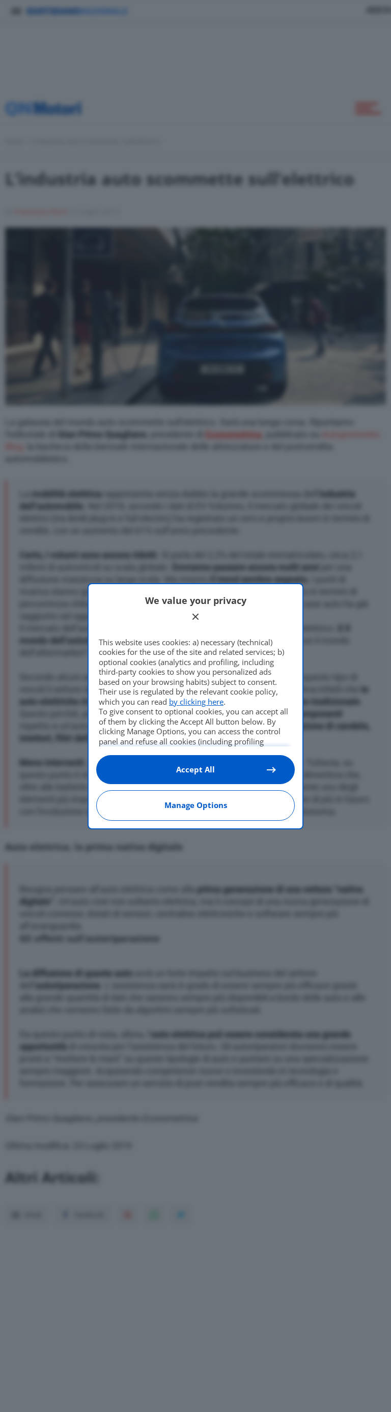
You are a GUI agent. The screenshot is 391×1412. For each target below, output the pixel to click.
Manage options (195, 805)
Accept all (195, 769)
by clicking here (196, 702)
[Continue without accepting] (195, 617)
